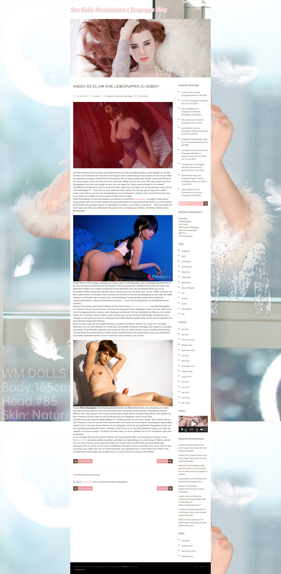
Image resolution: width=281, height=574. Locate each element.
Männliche (119, 96)
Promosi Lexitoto (185, 445)
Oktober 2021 (186, 345)
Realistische (186, 282)
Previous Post (85, 461)
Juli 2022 (185, 329)
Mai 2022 (185, 334)
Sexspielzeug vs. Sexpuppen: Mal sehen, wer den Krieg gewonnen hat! (193, 167)
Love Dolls (183, 224)
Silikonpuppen (185, 221)
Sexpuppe (183, 218)
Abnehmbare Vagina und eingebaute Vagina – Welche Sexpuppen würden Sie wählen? (194, 178)
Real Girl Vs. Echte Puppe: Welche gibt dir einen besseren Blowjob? (193, 448)
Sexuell (184, 298)
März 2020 (185, 403)
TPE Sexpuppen (186, 236)
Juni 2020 (185, 387)
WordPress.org (187, 556)
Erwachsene (186, 261)
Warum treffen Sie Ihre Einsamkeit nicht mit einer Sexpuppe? (191, 192)
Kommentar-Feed (188, 551)
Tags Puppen (128, 96)
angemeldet (87, 482)
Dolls (183, 256)
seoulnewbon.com (186, 478)
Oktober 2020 (186, 371)
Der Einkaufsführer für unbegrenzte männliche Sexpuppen (191, 112)
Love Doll (82, 440)
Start (196, 566)
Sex (183, 293)
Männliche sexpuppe (188, 230)
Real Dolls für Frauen (141, 306)
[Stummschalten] (201, 429)
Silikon (184, 303)
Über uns (202, 566)
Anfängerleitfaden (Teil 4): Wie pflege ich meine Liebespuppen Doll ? (192, 502)
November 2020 (188, 366)
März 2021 (185, 361)
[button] (193, 424)
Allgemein (110, 96)
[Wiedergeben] (182, 429)
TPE (183, 314)
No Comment (143, 96)
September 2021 (188, 350)
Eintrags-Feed (187, 546)
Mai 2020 (185, 392)
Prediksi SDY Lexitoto (187, 455)
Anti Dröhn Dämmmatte (188, 465)
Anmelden (185, 540)
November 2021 (188, 340)
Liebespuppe (140, 199)
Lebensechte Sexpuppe (189, 227)
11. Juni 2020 (82, 96)
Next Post (162, 461)
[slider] (191, 429)
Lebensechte (186, 267)
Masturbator (186, 277)
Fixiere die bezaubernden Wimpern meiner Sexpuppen (191, 489)
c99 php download (186, 509)
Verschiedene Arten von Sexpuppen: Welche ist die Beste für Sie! (194, 131)
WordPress (125, 567)
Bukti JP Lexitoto (185, 519)
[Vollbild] (205, 429)
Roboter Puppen (187, 288)
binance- (182, 486)
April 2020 (185, 398)
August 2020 (186, 376)
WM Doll (182, 233)
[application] (193, 424)
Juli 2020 (185, 382)
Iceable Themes (80, 569)
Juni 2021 (185, 355)
